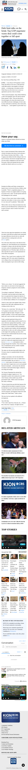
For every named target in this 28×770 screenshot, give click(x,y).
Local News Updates (6, 745)
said (20, 155)
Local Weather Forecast (7, 747)
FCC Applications (5, 729)
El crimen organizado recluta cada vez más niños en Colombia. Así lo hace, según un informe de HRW (13, 498)
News (13, 408)
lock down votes (9, 342)
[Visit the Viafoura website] (23, 681)
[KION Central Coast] (10, 9)
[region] (14, 661)
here (8, 635)
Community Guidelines (6, 725)
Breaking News (5, 742)
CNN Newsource (6, 62)
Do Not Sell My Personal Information (10, 734)
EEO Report (4, 727)
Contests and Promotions (7, 744)
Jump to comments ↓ (6, 413)
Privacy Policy (4, 730)
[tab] (5, 652)
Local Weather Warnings (7, 749)
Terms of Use (4, 732)
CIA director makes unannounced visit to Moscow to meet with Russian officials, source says (12, 452)
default (4, 239)
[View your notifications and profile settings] (25, 651)
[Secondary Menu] (3, 9)
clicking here (13, 631)
